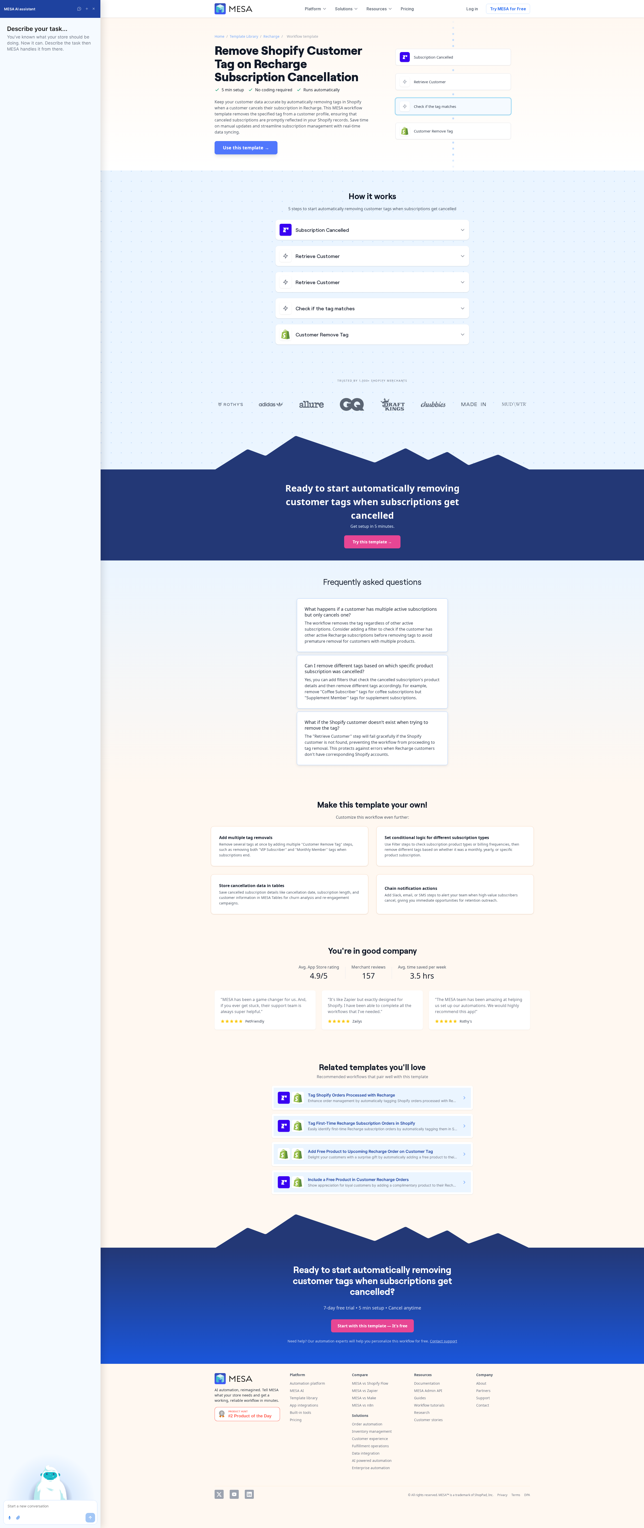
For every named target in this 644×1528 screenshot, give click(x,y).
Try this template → (372, 542)
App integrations (304, 1405)
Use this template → (246, 148)
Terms (515, 1495)
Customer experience (370, 1438)
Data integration (366, 1453)
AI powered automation (372, 1460)
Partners (483, 1390)
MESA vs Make (364, 1397)
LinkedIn (249, 1494)
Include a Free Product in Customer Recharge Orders (358, 1179)
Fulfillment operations (370, 1446)
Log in (472, 8)
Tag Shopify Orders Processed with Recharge (351, 1095)
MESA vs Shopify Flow (370, 1383)
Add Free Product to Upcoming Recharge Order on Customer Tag (370, 1151)
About (481, 1383)
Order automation (367, 1424)
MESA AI (297, 1390)
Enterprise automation (371, 1467)
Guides (420, 1397)
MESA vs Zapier (365, 1390)
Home (219, 36)
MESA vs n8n (363, 1405)
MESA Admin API (428, 1390)
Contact (482, 1405)
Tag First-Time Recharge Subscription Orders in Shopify (361, 1123)
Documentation (427, 1383)
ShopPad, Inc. (483, 1495)
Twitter (219, 1494)
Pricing (296, 1419)
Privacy (502, 1495)
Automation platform (307, 1383)
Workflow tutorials (429, 1405)
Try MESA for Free (508, 8)
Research (422, 1412)
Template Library (244, 36)
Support (483, 1397)
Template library (303, 1397)
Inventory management (372, 1431)
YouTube (234, 1494)
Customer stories (428, 1419)
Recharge (271, 36)
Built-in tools (300, 1412)
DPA (527, 1495)
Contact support (443, 1341)
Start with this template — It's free (372, 1326)
